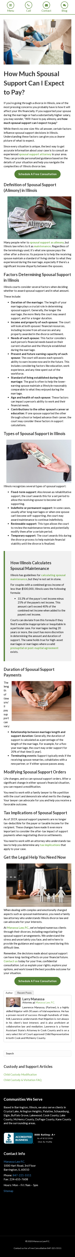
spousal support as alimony (47, 242)
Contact (46, 10)
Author (9, 993)
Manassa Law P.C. (14, 1161)
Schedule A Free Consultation (37, 174)
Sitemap (8, 1191)
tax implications (50, 845)
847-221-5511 (22, 1175)
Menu (10, 10)
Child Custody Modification (20, 1074)
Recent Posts (24, 993)
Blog (64, 10)
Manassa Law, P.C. (18, 927)
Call (28, 10)
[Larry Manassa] (13, 1001)
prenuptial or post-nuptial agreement (34, 648)
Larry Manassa (33, 999)
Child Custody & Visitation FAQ (23, 1080)
